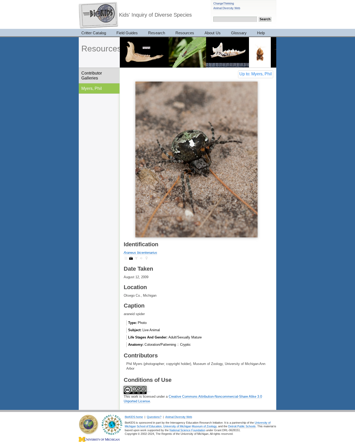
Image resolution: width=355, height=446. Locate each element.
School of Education (149, 426)
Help (261, 33)
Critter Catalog (93, 33)
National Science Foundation (187, 430)
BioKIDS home (134, 416)
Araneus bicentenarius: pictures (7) (131, 258)
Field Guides (127, 33)
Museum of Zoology (204, 426)
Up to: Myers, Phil (255, 74)
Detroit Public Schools (242, 426)
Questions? (154, 416)
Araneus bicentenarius (140, 253)
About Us (212, 33)
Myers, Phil (91, 88)
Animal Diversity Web (226, 8)
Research (156, 33)
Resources (184, 33)
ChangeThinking (223, 3)
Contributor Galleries (91, 75)
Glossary (239, 33)
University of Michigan (177, 426)
